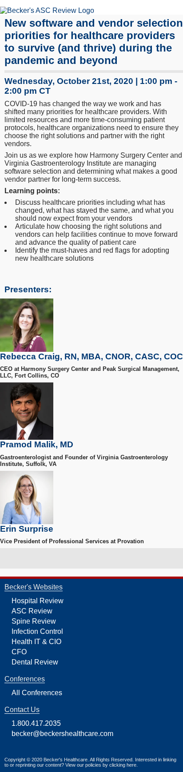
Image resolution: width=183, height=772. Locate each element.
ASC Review (32, 611)
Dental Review (35, 662)
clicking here (122, 765)
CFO (19, 652)
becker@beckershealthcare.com (62, 733)
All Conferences (37, 692)
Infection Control (37, 631)
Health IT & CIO (36, 641)
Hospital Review (38, 601)
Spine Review (34, 621)
